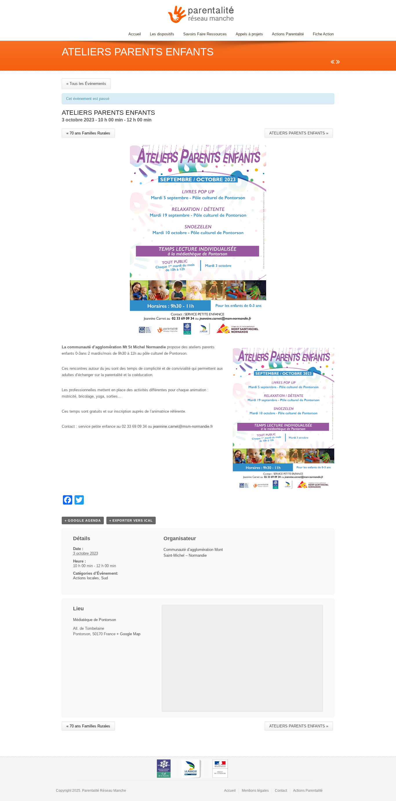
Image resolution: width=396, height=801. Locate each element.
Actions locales (86, 578)
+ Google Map (128, 634)
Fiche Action (323, 34)
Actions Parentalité (288, 34)
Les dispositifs (160, 34)
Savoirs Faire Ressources (203, 34)
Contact (281, 791)
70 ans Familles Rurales (88, 133)
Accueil (134, 34)
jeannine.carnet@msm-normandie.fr (183, 426)
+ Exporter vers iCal (131, 520)
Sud (104, 578)
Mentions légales (255, 791)
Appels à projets (249, 34)
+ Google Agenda (83, 520)
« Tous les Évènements (86, 83)
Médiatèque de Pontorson (94, 620)
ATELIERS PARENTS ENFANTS (298, 133)
